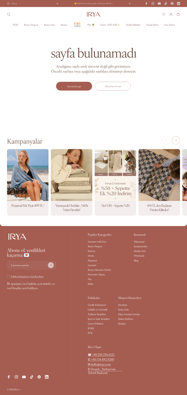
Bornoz (91, 250)
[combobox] (14, 3)
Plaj (89, 279)
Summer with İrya (97, 241)
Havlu (91, 255)
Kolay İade (123, 309)
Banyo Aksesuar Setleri (99, 269)
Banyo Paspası (95, 246)
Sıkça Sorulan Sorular (129, 314)
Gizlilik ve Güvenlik (98, 309)
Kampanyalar (140, 246)
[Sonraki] (129, 3)
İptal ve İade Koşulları (99, 318)
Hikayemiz (139, 241)
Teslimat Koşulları (97, 314)
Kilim (90, 283)
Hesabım (122, 304)
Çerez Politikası (95, 323)
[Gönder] (51, 265)
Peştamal (92, 260)
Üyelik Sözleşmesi (97, 304)
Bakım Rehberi (125, 318)
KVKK (91, 328)
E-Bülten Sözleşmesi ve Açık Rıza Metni (27, 276)
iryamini (92, 265)
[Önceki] (57, 3)
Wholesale (139, 255)
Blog (136, 260)
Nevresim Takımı (96, 274)
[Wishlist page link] (163, 14)
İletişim (122, 323)
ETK (90, 332)
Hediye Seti (140, 250)
